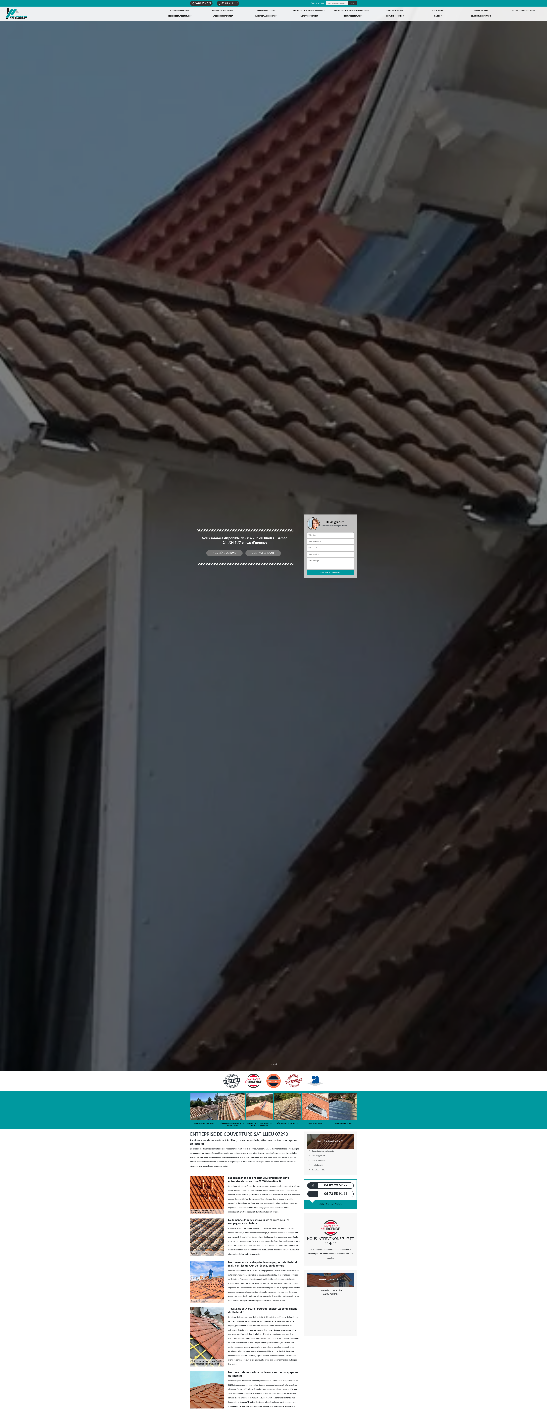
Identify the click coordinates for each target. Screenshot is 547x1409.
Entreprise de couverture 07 (180, 11)
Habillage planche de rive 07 (265, 16)
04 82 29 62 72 (203, 3)
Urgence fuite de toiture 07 (223, 16)
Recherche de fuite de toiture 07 (179, 16)
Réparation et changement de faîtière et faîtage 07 (352, 11)
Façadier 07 (438, 16)
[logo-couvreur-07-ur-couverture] (16, 14)
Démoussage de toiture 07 (352, 16)
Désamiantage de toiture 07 (481, 16)
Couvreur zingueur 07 (481, 11)
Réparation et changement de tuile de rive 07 (309, 11)
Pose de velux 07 (438, 11)
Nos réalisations (224, 553)
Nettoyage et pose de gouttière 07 (524, 11)
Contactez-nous (263, 553)
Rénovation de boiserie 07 (395, 16)
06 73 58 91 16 (230, 3)
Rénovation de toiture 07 (395, 11)
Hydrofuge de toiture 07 (309, 16)
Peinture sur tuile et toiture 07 (223, 11)
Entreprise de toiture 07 (266, 11)
